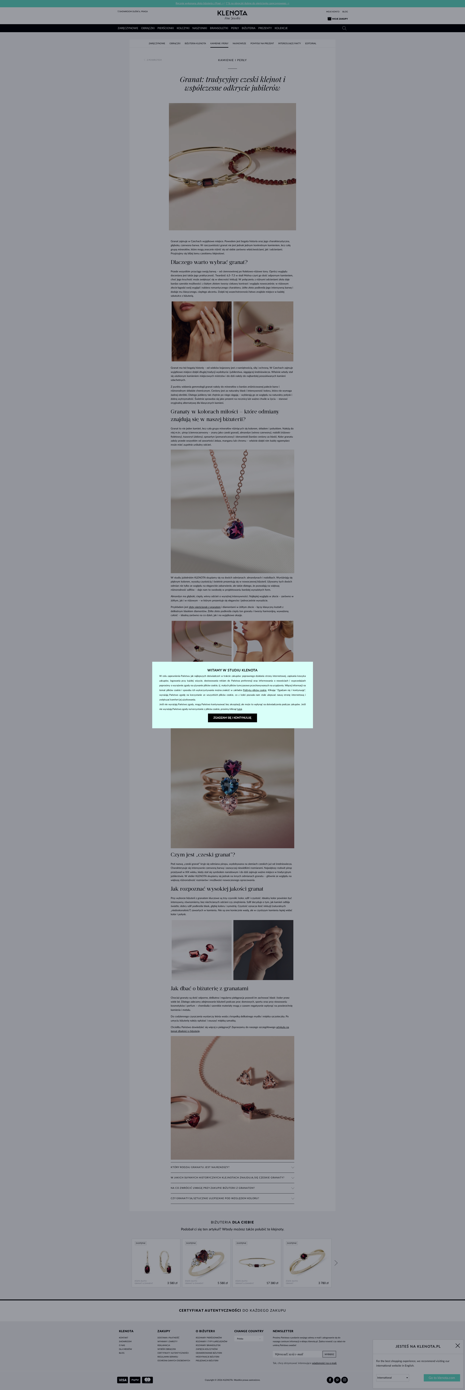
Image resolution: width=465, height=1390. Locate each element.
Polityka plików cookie (254, 690)
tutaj (239, 709)
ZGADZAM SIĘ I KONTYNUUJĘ (232, 717)
